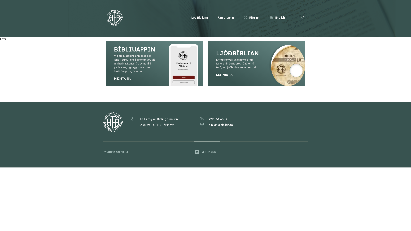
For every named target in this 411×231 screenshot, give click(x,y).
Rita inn (254, 17)
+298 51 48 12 (218, 119)
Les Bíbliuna (199, 17)
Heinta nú (122, 78)
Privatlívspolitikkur (115, 152)
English (280, 17)
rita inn (210, 151)
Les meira (224, 75)
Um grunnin (226, 17)
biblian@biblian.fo (221, 125)
